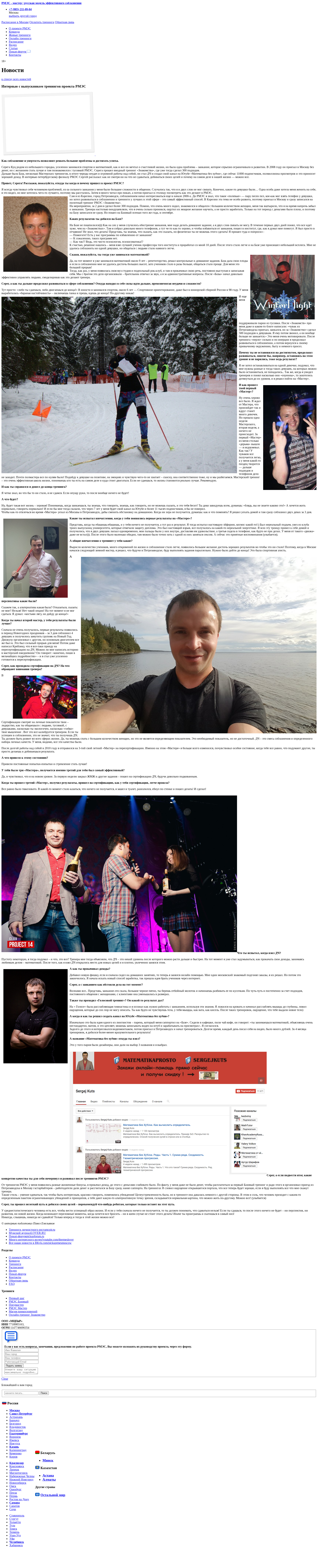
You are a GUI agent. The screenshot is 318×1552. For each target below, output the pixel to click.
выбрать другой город (23, 15)
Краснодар (16, 1462)
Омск (12, 1486)
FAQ (12, 1283)
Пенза (13, 1492)
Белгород (15, 1423)
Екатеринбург (18, 1433)
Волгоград (16, 1430)
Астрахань (16, 1417)
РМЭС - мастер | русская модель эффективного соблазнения (41, 3)
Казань (14, 1446)
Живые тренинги (20, 35)
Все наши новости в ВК (40, 1242)
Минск (48, 1460)
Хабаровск (16, 1545)
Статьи (13, 48)
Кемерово (15, 1453)
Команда (14, 31)
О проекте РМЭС (20, 28)
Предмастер (16, 1304)
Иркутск (14, 1443)
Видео (13, 45)
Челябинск (16, 1542)
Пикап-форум (18, 51)
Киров (13, 1456)
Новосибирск (17, 1482)
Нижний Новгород (21, 1479)
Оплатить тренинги (41, 22)
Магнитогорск (18, 1472)
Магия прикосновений (23, 1311)
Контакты (15, 54)
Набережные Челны (21, 1476)
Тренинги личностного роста (32, 1229)
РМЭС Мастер (18, 1308)
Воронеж (15, 1436)
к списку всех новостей (16, 79)
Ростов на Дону (19, 1499)
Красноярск (16, 1466)
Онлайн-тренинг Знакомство (27, 1314)
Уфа (12, 1538)
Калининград (17, 1450)
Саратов (14, 1506)
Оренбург (15, 1489)
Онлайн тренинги (20, 38)
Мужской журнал (27, 1233)
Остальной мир (52, 1495)
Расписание (16, 41)
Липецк (14, 1469)
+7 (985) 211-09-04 (20, 9)
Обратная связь (64, 22)
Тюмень (14, 1532)
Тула (12, 1525)
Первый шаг (16, 1298)
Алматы (49, 1479)
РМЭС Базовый (19, 1301)
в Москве (15, 22)
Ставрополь (16, 1515)
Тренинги (15, 1264)
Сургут (13, 1518)
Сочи (12, 1509)
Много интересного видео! (41, 1239)
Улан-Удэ (15, 1535)
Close (4, 1378)
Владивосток (17, 1426)
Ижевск (14, 1440)
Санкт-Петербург (20, 1413)
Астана (48, 1475)
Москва (14, 1410)
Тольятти (15, 1522)
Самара (14, 1502)
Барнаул (14, 1420)
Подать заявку (14, 1365)
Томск (13, 1528)
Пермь (13, 1496)
